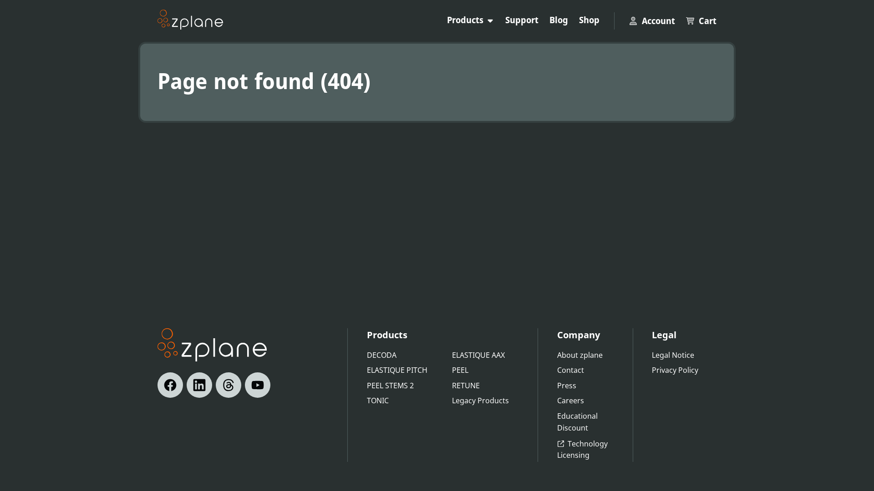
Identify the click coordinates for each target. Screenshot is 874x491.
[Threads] (228, 385)
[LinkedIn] (199, 385)
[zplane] (190, 20)
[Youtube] (257, 385)
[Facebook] (170, 385)
